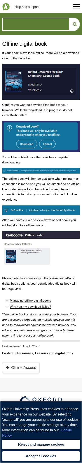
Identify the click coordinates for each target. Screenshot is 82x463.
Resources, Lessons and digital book (45, 353)
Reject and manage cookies (41, 444)
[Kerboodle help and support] (5, 7)
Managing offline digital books (30, 300)
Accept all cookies (41, 456)
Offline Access (23, 367)
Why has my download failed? (30, 306)
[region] (41, 432)
